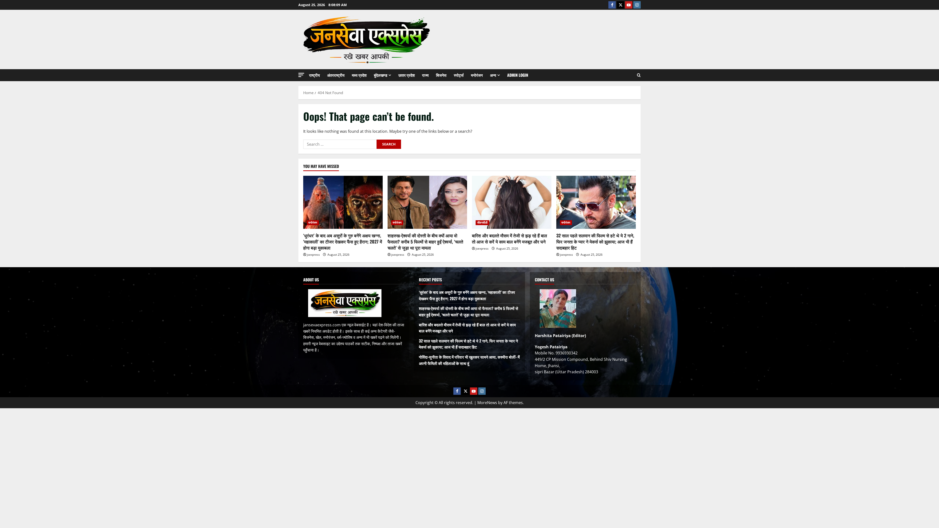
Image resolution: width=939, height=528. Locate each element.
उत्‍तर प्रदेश (406, 75)
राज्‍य (425, 75)
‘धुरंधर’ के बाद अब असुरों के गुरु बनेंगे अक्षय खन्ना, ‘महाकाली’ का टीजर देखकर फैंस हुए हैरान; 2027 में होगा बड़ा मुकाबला (342, 241)
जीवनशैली (482, 222)
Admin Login (517, 75)
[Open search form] (639, 75)
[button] (301, 75)
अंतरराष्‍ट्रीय (336, 75)
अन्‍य (493, 75)
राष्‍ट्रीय (314, 75)
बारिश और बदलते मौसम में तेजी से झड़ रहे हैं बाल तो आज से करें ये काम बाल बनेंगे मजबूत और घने (509, 238)
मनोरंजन (477, 75)
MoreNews (487, 402)
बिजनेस (441, 75)
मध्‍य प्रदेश (359, 75)
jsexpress (313, 255)
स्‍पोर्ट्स (459, 75)
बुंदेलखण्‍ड (380, 75)
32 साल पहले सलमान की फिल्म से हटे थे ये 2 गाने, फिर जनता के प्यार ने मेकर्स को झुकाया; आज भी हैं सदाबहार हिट (595, 241)
